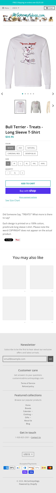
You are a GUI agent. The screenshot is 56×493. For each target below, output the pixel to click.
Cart (51, 8)
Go (50, 359)
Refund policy (28, 386)
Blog (28, 423)
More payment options (28, 197)
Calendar (27, 411)
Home (28, 405)
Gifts (27, 417)
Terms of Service (28, 383)
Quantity (9, 169)
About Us (28, 420)
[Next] (53, 94)
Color (7, 144)
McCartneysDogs (31, 481)
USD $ (14, 8)
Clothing (27, 414)
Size (7, 159)
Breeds (28, 408)
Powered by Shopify (28, 484)
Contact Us (36, 437)
